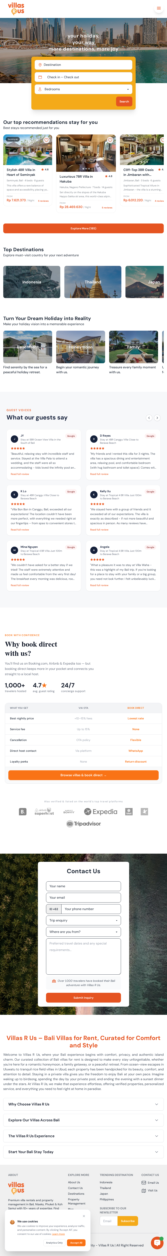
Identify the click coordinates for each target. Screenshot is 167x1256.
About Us (74, 1182)
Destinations (76, 1193)
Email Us (153, 1182)
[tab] (25, 162)
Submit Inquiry (83, 998)
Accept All (76, 1242)
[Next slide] (47, 149)
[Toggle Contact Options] (157, 1242)
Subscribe (128, 1221)
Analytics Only (54, 1242)
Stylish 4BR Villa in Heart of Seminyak (21, 172)
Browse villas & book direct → (83, 775)
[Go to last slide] (8, 149)
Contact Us (75, 1188)
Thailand (105, 1188)
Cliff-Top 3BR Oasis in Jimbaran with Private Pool (138, 172)
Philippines (107, 1199)
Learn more (58, 1234)
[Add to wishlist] (46, 140)
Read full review (20, 474)
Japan (104, 1193)
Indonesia (106, 1182)
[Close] (84, 1216)
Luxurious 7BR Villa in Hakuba (76, 179)
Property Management (76, 1201)
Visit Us (152, 1190)
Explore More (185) (83, 228)
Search (124, 101)
